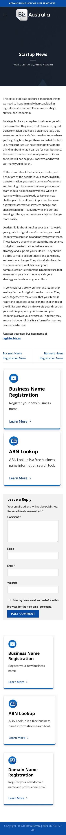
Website (12, 582)
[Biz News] (33, 15)
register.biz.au (12, 338)
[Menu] (5, 14)
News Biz (48, 64)
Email (11, 565)
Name (11, 548)
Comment (14, 517)
